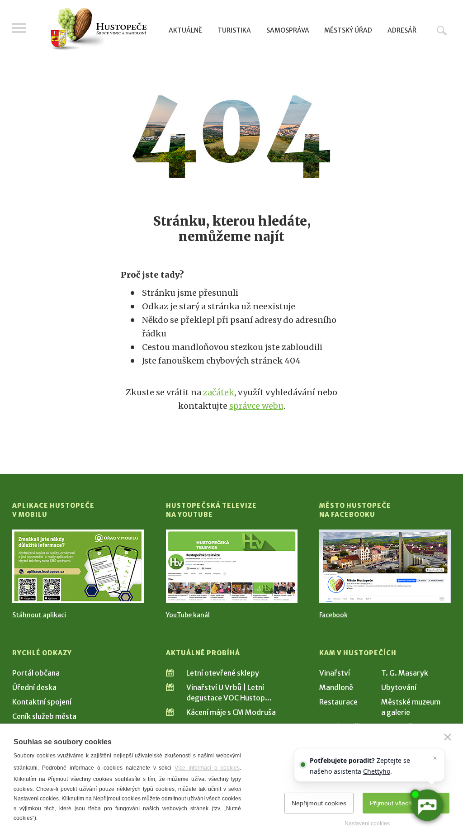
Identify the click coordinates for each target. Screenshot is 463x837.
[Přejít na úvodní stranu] (98, 29)
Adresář (401, 30)
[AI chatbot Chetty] (427, 805)
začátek (218, 392)
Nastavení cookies (367, 823)
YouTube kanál (188, 615)
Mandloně (336, 687)
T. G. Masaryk (404, 672)
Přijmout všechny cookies (406, 803)
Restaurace (338, 701)
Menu (19, 28)
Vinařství (334, 672)
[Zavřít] (447, 737)
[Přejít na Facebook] (385, 566)
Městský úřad (348, 30)
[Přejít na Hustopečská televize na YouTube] (232, 566)
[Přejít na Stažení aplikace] (78, 566)
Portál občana (36, 672)
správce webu (256, 406)
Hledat (442, 30)
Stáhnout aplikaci (39, 615)
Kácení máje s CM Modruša (231, 712)
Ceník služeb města (44, 716)
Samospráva (287, 30)
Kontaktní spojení (41, 701)
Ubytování (398, 687)
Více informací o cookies (207, 768)
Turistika (234, 30)
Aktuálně (185, 30)
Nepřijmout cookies (319, 803)
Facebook (333, 615)
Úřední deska (34, 687)
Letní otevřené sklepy (222, 672)
